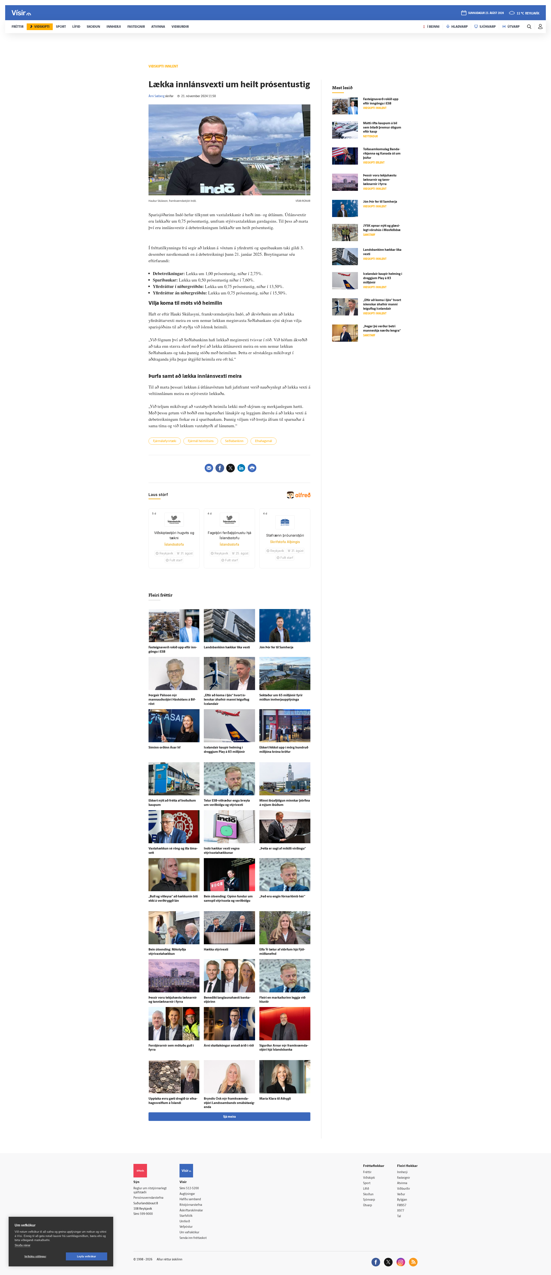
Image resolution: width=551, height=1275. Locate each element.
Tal (399, 1216)
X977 (400, 1210)
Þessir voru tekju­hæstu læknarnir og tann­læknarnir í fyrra (379, 180)
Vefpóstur (186, 1227)
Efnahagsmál (263, 441)
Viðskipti (369, 1178)
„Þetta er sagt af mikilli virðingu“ (282, 848)
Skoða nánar (22, 1245)
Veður (401, 1194)
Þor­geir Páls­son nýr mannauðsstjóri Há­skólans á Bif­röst (172, 700)
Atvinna (402, 1183)
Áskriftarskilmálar (191, 1210)
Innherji (402, 1172)
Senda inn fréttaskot (193, 1238)
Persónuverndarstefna (148, 1198)
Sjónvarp (369, 1200)
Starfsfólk (186, 1216)
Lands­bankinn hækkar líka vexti (227, 647)
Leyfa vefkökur (86, 1256)
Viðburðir (403, 1189)
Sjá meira (229, 1117)
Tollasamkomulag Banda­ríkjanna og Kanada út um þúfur (382, 154)
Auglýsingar (187, 1194)
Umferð (185, 1221)
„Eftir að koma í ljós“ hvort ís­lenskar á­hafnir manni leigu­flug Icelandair (226, 700)
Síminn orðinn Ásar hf (164, 747)
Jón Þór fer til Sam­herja (276, 647)
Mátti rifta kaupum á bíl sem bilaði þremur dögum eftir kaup (382, 128)
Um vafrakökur (189, 1232)
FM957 (401, 1205)
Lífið (366, 1189)
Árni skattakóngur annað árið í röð (229, 1045)
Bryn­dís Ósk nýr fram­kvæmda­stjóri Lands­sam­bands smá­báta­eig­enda (229, 1103)
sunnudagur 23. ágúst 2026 (486, 13)
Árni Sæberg (156, 96)
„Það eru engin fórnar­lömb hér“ (282, 896)
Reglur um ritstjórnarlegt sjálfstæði (150, 1190)
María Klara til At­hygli (275, 1099)
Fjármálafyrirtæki (164, 441)
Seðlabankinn (234, 441)
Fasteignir (403, 1178)
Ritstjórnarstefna (191, 1205)
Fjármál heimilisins (201, 441)
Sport (366, 1183)
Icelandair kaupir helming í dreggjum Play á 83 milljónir (382, 278)
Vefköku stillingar (35, 1256)
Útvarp (367, 1205)
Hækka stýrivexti (216, 949)
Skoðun (368, 1194)
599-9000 (146, 1214)
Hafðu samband (190, 1199)
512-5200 (192, 1188)
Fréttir (367, 1172)
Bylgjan (402, 1200)
